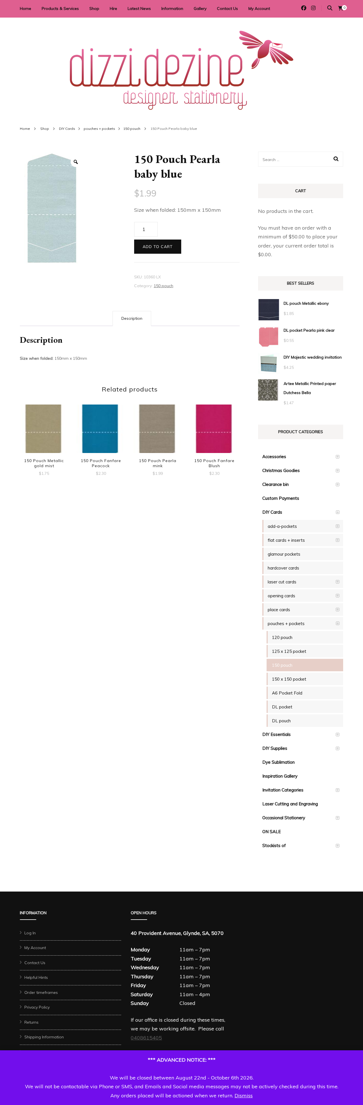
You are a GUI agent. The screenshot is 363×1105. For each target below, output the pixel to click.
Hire (113, 8)
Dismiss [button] (244, 1095)
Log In (30, 932)
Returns (31, 1022)
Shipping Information (44, 1037)
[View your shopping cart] (340, 8)
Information (172, 8)
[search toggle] (329, 8)
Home (25, 8)
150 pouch (163, 285)
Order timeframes (41, 992)
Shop (94, 8)
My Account (259, 8)
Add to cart (158, 246)
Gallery (200, 8)
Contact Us (227, 8)
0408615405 (146, 1037)
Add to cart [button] (44, 429)
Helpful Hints (36, 977)
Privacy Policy (37, 1007)
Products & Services (60, 8)
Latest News (139, 8)
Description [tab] (131, 318)
